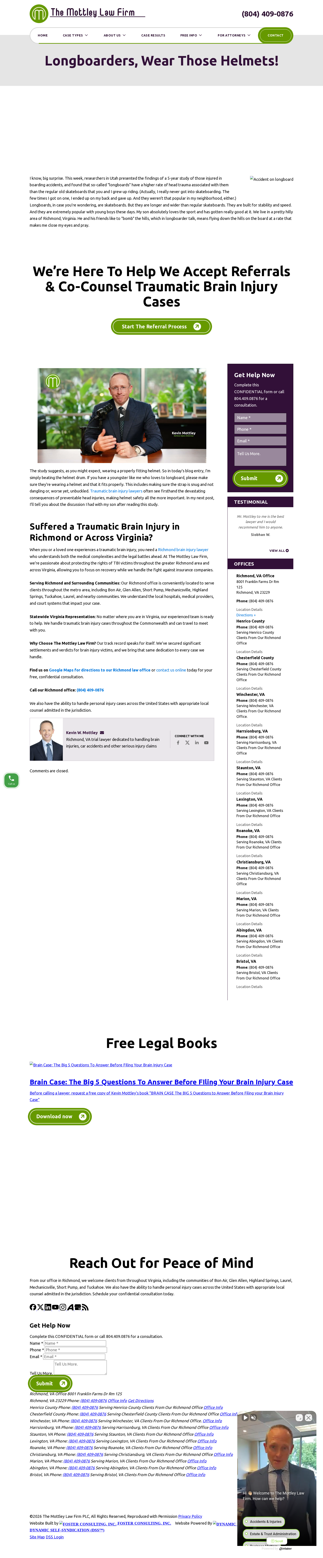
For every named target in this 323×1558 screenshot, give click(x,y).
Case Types (73, 35)
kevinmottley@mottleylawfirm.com (103, 732)
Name (36, 1343)
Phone (37, 1350)
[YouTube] (56, 1309)
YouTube (206, 742)
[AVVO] (70, 1309)
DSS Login (55, 1537)
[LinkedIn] (48, 1309)
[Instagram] (63, 1309)
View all (277, 550)
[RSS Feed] (85, 1309)
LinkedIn (197, 742)
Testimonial (251, 502)
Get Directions (141, 1400)
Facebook (178, 742)
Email (36, 1356)
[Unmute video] (245, 1417)
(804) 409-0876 (267, 13)
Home (43, 35)
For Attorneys (232, 35)
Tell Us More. (41, 1373)
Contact (276, 35)
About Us (112, 35)
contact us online (171, 670)
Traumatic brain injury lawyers (116, 491)
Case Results (153, 35)
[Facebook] (33, 1309)
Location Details (249, 610)
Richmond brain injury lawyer (183, 549)
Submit (249, 478)
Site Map (37, 1537)
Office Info (117, 1400)
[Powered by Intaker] (285, 1548)
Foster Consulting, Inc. (143, 1523)
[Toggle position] (299, 1417)
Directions (244, 615)
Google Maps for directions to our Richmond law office (100, 670)
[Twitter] (41, 1309)
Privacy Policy (190, 1516)
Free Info (188, 35)
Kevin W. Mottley (82, 732)
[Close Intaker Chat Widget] (308, 1417)
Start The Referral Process (154, 326)
